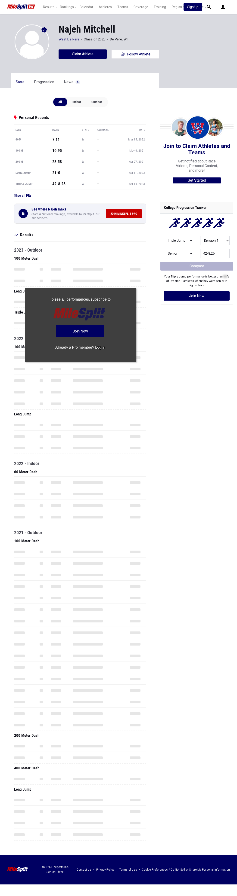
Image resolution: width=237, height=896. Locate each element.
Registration (181, 7)
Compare (197, 266)
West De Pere (69, 39)
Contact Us (84, 869)
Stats (20, 82)
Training (160, 7)
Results (48, 7)
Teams (122, 7)
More (200, 7)
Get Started (197, 180)
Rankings (67, 7)
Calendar (86, 7)
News (71, 82)
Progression (44, 82)
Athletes (105, 7)
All (60, 102)
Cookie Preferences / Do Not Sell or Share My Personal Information (186, 869)
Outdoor (96, 102)
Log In (100, 347)
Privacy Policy (105, 869)
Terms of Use (128, 869)
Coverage (141, 7)
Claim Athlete (83, 54)
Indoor (76, 102)
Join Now (196, 296)
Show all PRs (22, 195)
